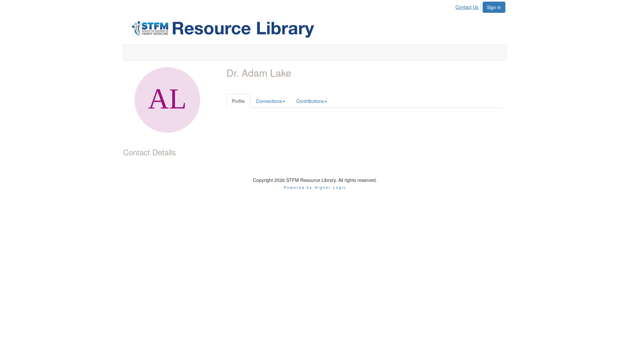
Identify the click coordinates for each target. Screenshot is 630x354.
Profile (238, 101)
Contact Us (466, 7)
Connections (269, 101)
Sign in (494, 7)
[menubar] (469, 6)
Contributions (310, 101)
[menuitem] (469, 6)
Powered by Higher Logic (315, 187)
